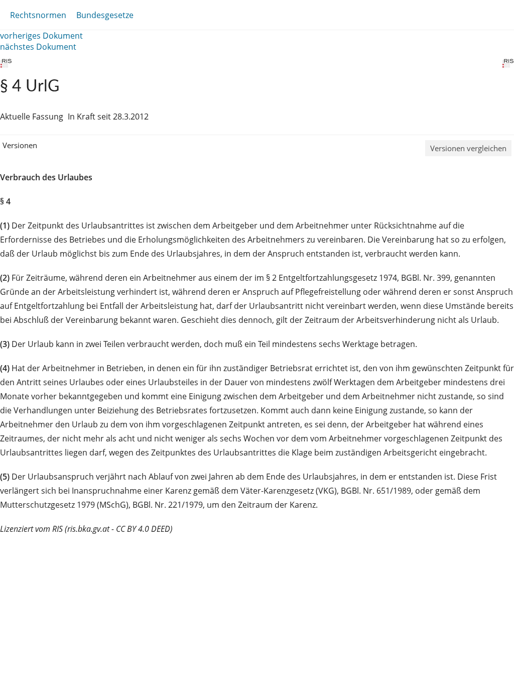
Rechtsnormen (38, 15)
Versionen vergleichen (468, 148)
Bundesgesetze (105, 15)
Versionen (20, 145)
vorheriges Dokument (41, 35)
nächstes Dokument (38, 46)
